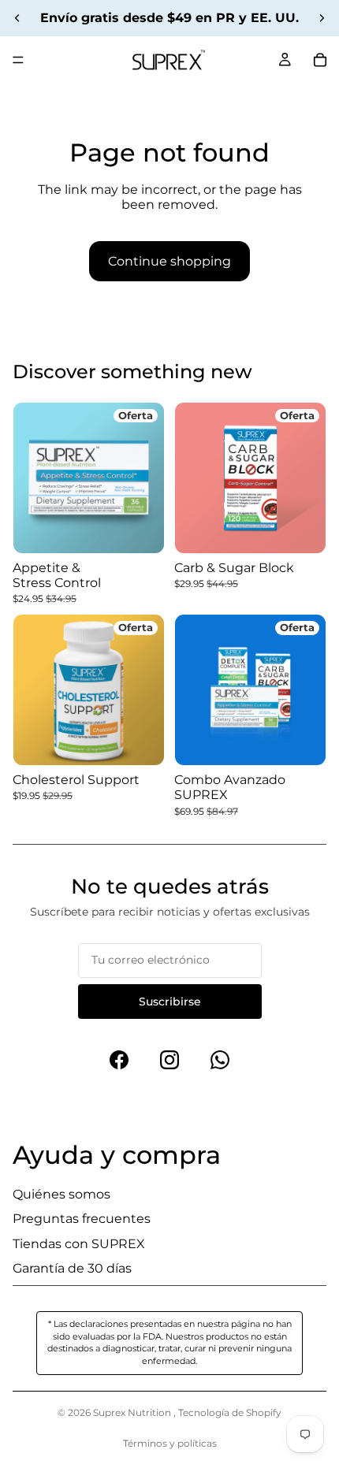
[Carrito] (320, 60)
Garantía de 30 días (72, 1268)
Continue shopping (169, 261)
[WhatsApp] (220, 1059)
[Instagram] (169, 1059)
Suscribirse (170, 1001)
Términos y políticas (170, 1443)
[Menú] (18, 60)
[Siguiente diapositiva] (321, 18)
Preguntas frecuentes (82, 1218)
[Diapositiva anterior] (17, 18)
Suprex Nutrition (133, 1412)
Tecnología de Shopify (229, 1412)
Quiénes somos (61, 1194)
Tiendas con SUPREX (79, 1243)
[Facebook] (119, 1059)
